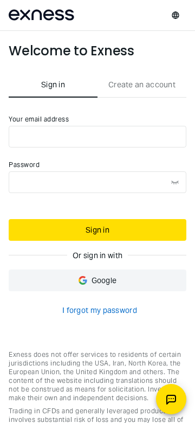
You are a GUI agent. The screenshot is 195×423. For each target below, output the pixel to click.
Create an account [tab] (142, 84)
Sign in (97, 230)
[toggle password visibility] (175, 182)
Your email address (39, 119)
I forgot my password (99, 310)
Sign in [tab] (53, 84)
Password (24, 165)
